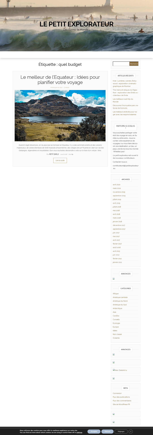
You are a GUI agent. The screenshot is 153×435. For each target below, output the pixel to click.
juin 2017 (116, 233)
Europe (116, 327)
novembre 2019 (119, 192)
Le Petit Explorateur (76, 24)
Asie (114, 312)
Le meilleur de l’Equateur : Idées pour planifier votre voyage (60, 79)
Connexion (117, 393)
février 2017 (117, 244)
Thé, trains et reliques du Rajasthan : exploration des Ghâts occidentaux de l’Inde (125, 92)
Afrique (116, 294)
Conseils (66, 87)
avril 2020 (116, 185)
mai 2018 (116, 210)
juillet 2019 (117, 199)
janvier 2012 (117, 262)
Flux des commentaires (122, 401)
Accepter (94, 431)
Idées (115, 331)
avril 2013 (116, 251)
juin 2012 (116, 255)
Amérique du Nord (120, 301)
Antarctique (117, 308)
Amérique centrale (120, 297)
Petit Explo (54, 154)
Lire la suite (60, 160)
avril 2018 (116, 214)
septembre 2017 (119, 229)
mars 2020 (117, 188)
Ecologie (116, 323)
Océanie (116, 338)
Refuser (107, 431)
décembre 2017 (119, 225)
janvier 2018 (117, 222)
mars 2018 (117, 218)
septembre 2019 (119, 196)
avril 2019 (116, 203)
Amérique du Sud (56, 87)
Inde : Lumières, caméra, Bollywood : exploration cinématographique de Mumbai (125, 83)
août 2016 (117, 247)
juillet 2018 (117, 207)
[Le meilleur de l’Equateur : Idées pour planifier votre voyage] (60, 115)
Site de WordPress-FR (121, 404)
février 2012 (117, 259)
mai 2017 (116, 236)
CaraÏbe (116, 316)
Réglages (121, 431)
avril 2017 (116, 240)
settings (79, 433)
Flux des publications (121, 397)
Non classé (117, 334)
